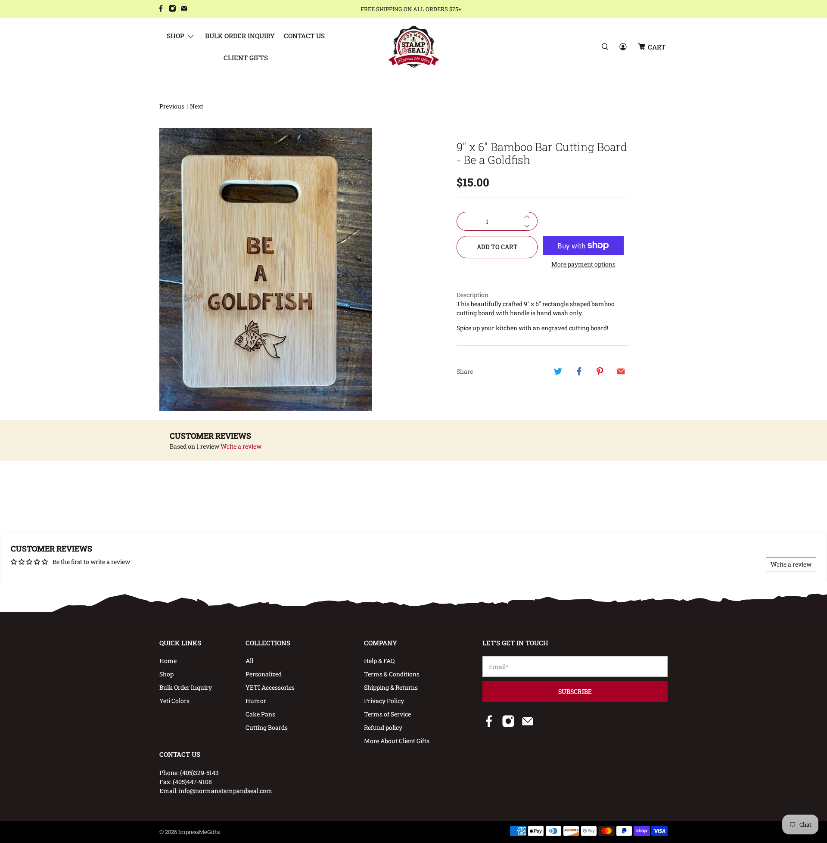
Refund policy (383, 727)
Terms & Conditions (392, 674)
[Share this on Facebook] (579, 371)
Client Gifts (246, 57)
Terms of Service (387, 714)
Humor (256, 701)
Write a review (241, 446)
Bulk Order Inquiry (240, 35)
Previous (171, 106)
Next (196, 106)
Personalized (264, 674)
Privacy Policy (384, 701)
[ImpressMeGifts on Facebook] (161, 9)
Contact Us (304, 35)
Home (168, 661)
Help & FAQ (379, 661)
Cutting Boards (267, 727)
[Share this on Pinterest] (600, 371)
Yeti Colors (174, 701)
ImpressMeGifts (199, 832)
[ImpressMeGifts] (414, 47)
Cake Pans (260, 714)
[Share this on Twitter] (558, 371)
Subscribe (575, 692)
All (249, 661)
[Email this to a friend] (620, 371)
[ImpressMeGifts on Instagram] (172, 9)
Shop (175, 35)
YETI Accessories (270, 687)
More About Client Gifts (396, 741)
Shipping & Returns (391, 687)
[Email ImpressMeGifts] (184, 9)
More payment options (583, 264)
